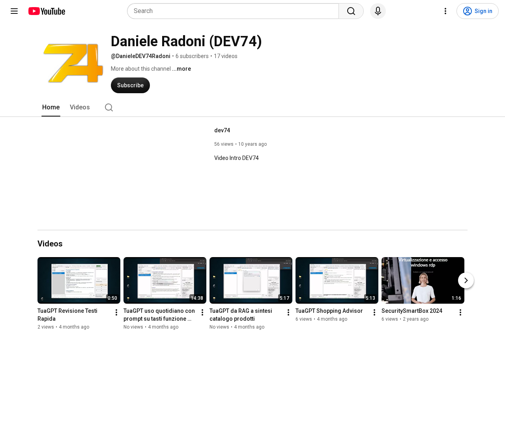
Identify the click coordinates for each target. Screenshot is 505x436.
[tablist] (252, 107)
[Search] (351, 11)
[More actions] (116, 312)
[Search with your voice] (378, 11)
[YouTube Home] (46, 11)
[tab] (50, 107)
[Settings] (445, 11)
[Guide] (14, 11)
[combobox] (235, 11)
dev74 (222, 130)
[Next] (466, 280)
